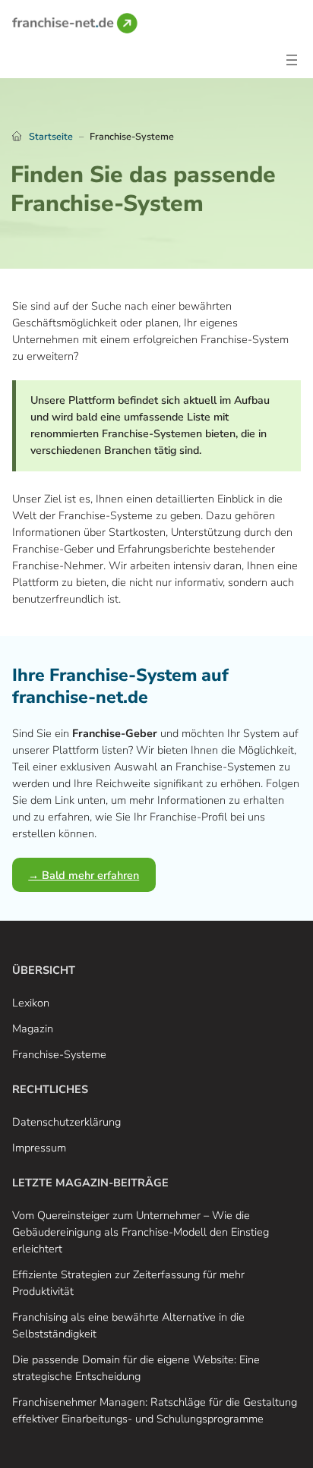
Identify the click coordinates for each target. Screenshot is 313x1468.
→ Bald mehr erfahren (83, 875)
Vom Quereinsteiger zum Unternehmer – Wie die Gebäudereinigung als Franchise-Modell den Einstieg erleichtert (140, 1232)
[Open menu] (292, 60)
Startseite (51, 136)
